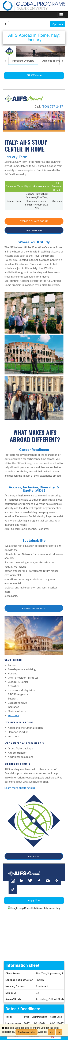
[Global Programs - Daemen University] (34, 5)
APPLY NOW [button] (34, 856)
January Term (16, 157)
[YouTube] (47, 880)
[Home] (24, 98)
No (59, 1031)
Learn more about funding (20, 788)
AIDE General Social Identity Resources (27, 529)
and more (13, 715)
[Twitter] (30, 880)
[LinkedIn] (21, 880)
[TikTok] (13, 889)
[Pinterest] (56, 880)
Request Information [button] (34, 608)
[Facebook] (39, 880)
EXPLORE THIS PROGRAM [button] (34, 221)
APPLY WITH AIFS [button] (34, 230)
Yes (51, 1031)
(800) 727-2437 (52, 106)
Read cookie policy (26, 1031)
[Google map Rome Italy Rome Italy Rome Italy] (34, 933)
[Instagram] (13, 880)
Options (57, 24)
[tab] (23, 61)
